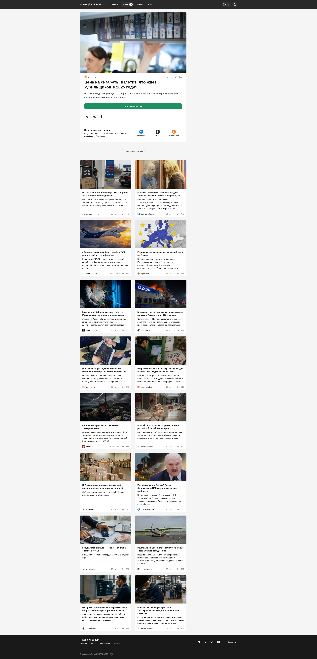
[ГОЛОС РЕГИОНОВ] (138, 330)
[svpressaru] (83, 509)
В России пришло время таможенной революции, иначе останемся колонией (102, 486)
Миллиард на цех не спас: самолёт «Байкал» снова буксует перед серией (160, 549)
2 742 (181, 447)
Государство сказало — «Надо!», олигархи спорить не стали (104, 549)
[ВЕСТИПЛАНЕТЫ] (138, 387)
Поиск (150, 4)
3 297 (126, 330)
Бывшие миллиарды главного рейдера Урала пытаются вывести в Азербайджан (158, 194)
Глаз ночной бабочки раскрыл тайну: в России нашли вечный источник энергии (103, 313)
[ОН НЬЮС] (83, 387)
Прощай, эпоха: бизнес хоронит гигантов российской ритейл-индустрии (158, 427)
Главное (114, 4)
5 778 (126, 214)
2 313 (126, 509)
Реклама (83, 644)
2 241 (126, 569)
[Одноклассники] (205, 641)
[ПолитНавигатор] (138, 214)
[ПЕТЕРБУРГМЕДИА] (83, 214)
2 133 (126, 629)
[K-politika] (138, 273)
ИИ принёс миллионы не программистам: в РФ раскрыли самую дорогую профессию (105, 609)
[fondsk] (83, 446)
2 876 (126, 387)
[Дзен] (218, 641)
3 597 (181, 274)
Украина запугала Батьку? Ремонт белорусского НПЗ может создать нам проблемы (157, 488)
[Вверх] (232, 641)
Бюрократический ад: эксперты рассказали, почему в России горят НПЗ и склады (160, 313)
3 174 (181, 330)
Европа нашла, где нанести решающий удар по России (160, 253)
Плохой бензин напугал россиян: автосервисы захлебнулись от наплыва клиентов (158, 610)
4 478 (181, 214)
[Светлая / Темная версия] (226, 4)
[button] (87, 117)
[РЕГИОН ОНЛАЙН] (85, 76)
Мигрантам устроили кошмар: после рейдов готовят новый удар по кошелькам (160, 370)
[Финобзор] (91, 4)
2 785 (126, 447)
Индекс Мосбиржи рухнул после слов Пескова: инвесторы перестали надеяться (104, 370)
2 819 (181, 387)
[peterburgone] (83, 330)
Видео (139, 4)
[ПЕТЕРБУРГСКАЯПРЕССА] (83, 273)
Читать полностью (133, 106)
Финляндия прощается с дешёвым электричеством (100, 427)
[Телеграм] (198, 641)
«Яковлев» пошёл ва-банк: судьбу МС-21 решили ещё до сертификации (103, 253)
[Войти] (234, 4)
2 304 (181, 509)
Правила (116, 644)
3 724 (126, 274)
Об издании (105, 644)
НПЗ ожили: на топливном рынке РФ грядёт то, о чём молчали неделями (105, 194)
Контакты (93, 644)
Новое (127, 4)
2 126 (181, 629)
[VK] (211, 641)
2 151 (181, 569)
